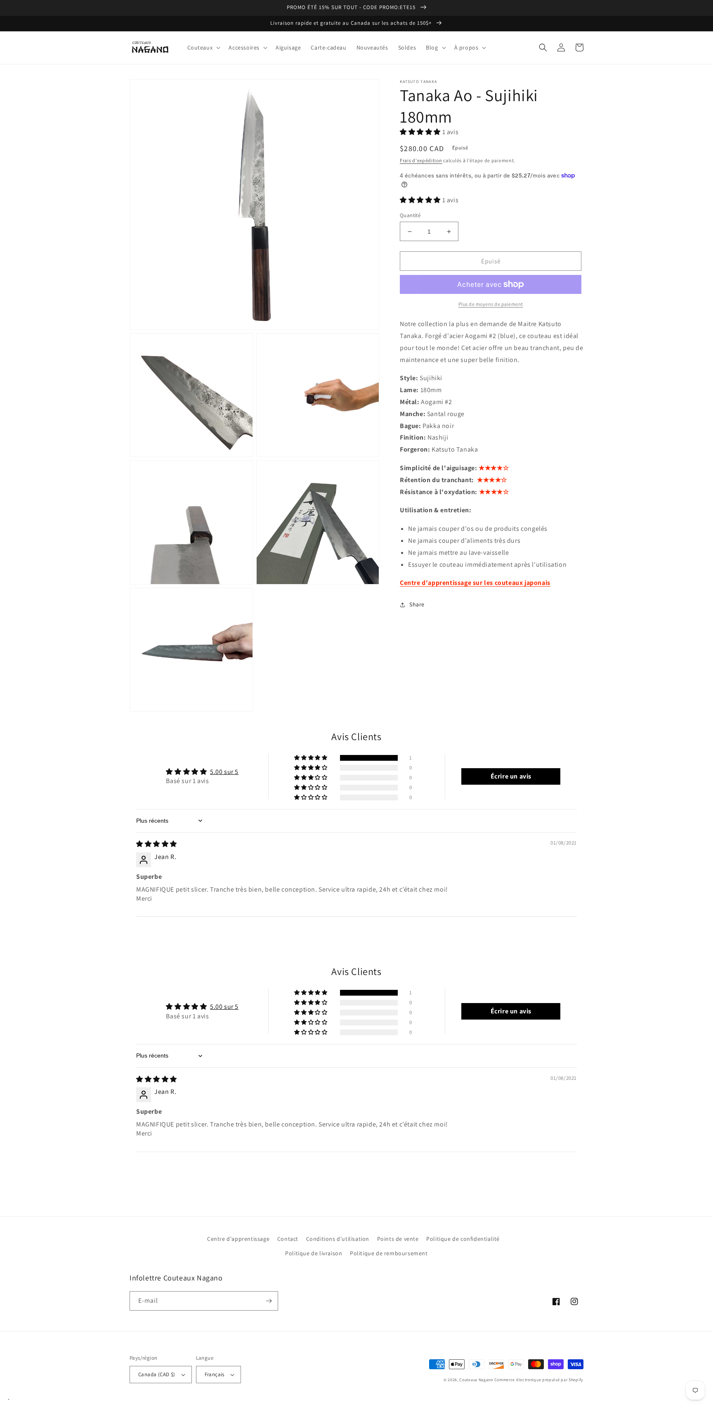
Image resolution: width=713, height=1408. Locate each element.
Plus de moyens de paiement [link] (490, 304)
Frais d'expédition (421, 160)
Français (214, 1374)
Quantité (410, 215)
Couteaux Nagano (476, 1379)
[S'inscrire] (269, 1301)
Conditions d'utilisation (337, 1238)
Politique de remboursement (389, 1253)
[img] (156, 844)
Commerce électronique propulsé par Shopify (538, 1379)
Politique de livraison (313, 1253)
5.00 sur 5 (224, 771)
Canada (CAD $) (156, 1374)
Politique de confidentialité (463, 1238)
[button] (203, 47)
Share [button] (417, 604)
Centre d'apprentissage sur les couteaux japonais (475, 582)
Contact (287, 1238)
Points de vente (398, 1238)
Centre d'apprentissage (238, 1238)
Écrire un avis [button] (511, 776)
